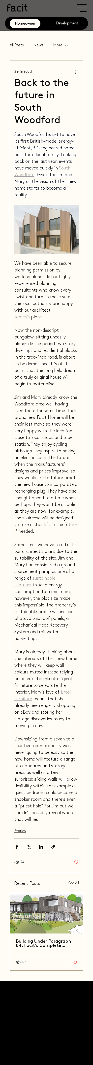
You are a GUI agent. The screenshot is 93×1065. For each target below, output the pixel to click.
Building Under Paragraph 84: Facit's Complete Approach (43, 943)
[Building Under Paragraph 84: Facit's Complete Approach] (46, 912)
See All (73, 883)
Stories (20, 830)
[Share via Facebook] (16, 846)
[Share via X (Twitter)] (29, 846)
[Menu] (82, 8)
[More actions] (76, 72)
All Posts (17, 45)
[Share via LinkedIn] (41, 846)
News (38, 45)
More (57, 45)
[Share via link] (53, 846)
